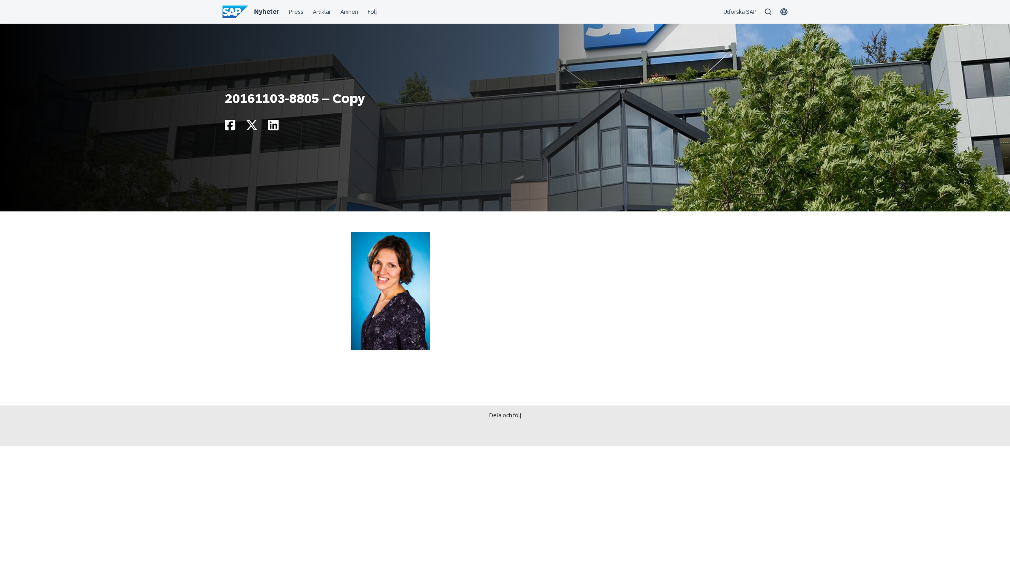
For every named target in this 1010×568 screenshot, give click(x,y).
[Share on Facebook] (230, 127)
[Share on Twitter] (252, 127)
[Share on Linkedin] (273, 127)
